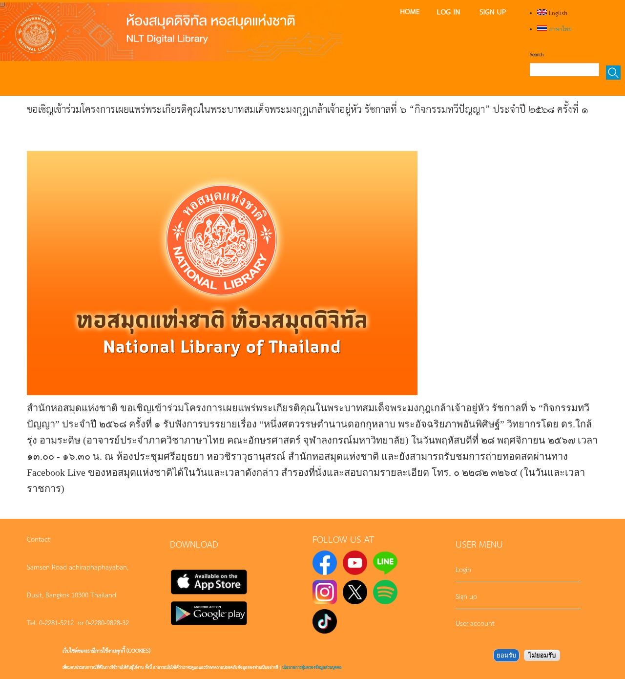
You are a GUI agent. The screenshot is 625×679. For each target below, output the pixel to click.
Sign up (466, 596)
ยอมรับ (506, 655)
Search (536, 54)
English (557, 13)
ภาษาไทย (559, 29)
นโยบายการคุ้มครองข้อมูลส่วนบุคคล (312, 667)
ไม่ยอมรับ (542, 655)
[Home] (171, 31)
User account (475, 622)
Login (463, 569)
